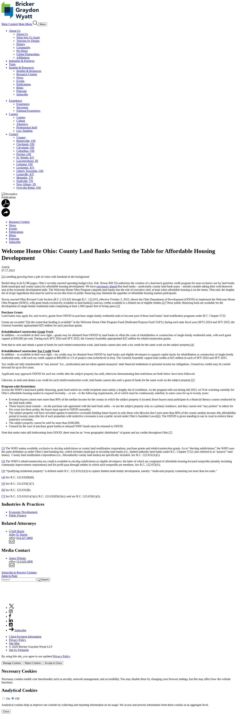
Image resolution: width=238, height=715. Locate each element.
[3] (118, 306)
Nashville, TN (24, 181)
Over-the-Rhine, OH (28, 187)
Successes (22, 107)
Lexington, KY (25, 167)
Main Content (9, 24)
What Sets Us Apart (28, 37)
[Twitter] (11, 607)
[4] (192, 344)
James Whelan (17, 558)
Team (12, 64)
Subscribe (22, 94)
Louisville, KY (25, 174)
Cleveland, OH (25, 147)
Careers (13, 114)
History (20, 44)
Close (6, 711)
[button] (5, 215)
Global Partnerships (27, 54)
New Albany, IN (26, 184)
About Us (14, 30)
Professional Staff (26, 127)
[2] (163, 302)
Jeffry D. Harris (18, 534)
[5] (192, 380)
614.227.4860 (24, 538)
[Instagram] (11, 612)
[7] (170, 432)
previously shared (107, 286)
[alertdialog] (119, 691)
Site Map (14, 643)
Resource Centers (26, 74)
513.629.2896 (24, 561)
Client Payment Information (25, 636)
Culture (20, 120)
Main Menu (25, 24)
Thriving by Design (27, 40)
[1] (92, 302)
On (8, 698)
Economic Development (23, 512)
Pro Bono (22, 50)
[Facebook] (10, 616)
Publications (23, 84)
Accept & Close (53, 663)
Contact (13, 134)
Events (20, 81)
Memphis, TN (24, 177)
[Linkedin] (11, 621)
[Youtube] (11, 625)
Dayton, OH (23, 154)
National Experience (28, 110)
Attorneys (22, 124)
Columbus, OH (25, 150)
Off (17, 698)
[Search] (35, 24)
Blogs (19, 87)
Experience (15, 100)
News (19, 77)
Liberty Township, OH (29, 171)
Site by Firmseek (19, 650)
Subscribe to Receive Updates (19, 572)
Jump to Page (9, 575)
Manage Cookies (12, 663)
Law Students (24, 130)
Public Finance (17, 515)
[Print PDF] (5, 206)
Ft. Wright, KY (25, 157)
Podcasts (21, 91)
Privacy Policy (17, 640)
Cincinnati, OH (25, 144)
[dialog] (119, 660)
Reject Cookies (33, 663)
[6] (157, 416)
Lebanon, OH (24, 164)
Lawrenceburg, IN (27, 160)
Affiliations (23, 57)
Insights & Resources (21, 67)
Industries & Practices (21, 60)
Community (23, 47)
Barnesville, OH (26, 140)
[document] (119, 691)
